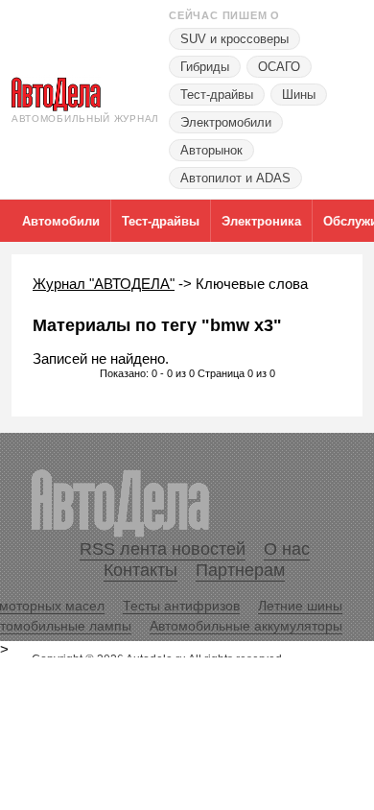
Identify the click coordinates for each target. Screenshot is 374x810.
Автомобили (61, 221)
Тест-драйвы (216, 94)
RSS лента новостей (162, 549)
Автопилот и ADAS (235, 178)
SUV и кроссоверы (234, 39)
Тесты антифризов (181, 605)
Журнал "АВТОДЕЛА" (104, 283)
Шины (299, 94)
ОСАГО (279, 67)
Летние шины (300, 605)
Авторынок (211, 150)
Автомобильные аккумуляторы (246, 625)
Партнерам (240, 570)
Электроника (261, 221)
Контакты (140, 570)
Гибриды (204, 67)
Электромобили (225, 122)
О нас (287, 549)
